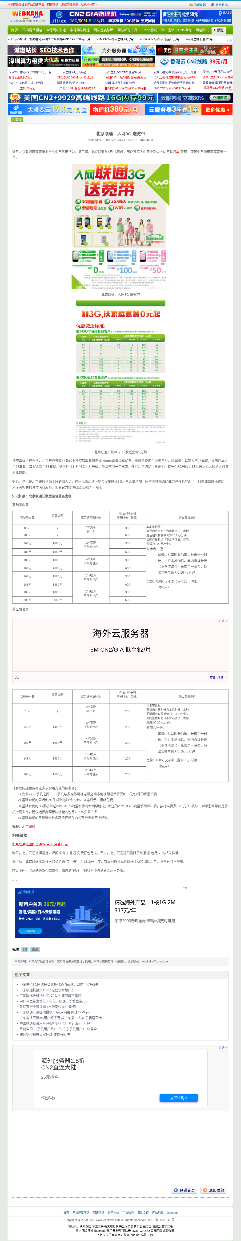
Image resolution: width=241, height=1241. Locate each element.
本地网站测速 (80, 30)
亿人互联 (81, 1231)
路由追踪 (167, 30)
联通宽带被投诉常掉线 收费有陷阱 (45, 1034)
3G (25, 949)
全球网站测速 (56, 30)
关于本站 (114, 1212)
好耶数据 (168, 1231)
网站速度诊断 (103, 30)
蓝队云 (126, 1231)
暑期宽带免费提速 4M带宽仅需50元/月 (48, 1007)
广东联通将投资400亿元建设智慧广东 (47, 990)
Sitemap (172, 1212)
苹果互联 (98, 1226)
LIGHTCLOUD (141, 1231)
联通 (35, 949)
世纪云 (156, 1226)
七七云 (101, 1235)
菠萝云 (147, 1226)
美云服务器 (126, 1226)
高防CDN (147, 1235)
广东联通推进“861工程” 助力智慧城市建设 (50, 996)
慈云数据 (123, 1235)
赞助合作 (143, 1212)
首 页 (14, 30)
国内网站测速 (32, 30)
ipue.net (135, 1235)
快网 (82, 1226)
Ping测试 (150, 30)
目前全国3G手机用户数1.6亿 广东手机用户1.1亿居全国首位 (63, 1029)
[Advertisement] (120, 1149)
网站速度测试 (81, 1212)
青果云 (138, 1226)
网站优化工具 (127, 30)
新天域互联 (111, 1226)
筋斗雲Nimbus (97, 1231)
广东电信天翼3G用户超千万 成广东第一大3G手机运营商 (61, 1018)
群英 (119, 1231)
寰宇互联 (167, 1226)
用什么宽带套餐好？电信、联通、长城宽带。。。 (54, 1001)
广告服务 (129, 1212)
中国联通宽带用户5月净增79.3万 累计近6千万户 (55, 1023)
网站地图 (158, 1212)
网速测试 (202, 30)
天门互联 (111, 1235)
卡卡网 (29, 17)
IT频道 (219, 30)
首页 (66, 1212)
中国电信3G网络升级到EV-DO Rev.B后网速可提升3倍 (59, 984)
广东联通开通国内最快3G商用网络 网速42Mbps (55, 1012)
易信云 (111, 1231)
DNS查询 (185, 30)
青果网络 (156, 1231)
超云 (89, 1226)
